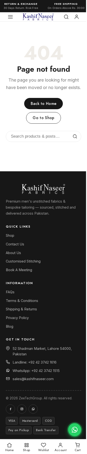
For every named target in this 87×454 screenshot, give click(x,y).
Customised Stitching (23, 261)
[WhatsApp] (33, 409)
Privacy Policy (17, 318)
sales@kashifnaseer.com (33, 379)
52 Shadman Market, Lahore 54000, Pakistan (42, 351)
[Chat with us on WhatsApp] (74, 429)
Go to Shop (43, 118)
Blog (9, 326)
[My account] (76, 16)
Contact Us (15, 244)
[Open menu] (10, 16)
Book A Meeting (19, 270)
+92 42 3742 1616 (42, 362)
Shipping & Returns (21, 309)
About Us (13, 253)
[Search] (66, 16)
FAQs (10, 292)
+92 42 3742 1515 (45, 371)
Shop (10, 235)
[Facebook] (10, 409)
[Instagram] (21, 409)
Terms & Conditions (22, 301)
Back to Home (44, 103)
